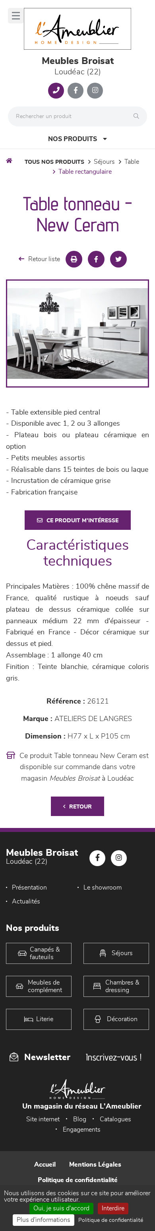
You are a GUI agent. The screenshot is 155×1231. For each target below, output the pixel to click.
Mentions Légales (95, 1164)
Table (131, 162)
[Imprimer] (74, 259)
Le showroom (102, 887)
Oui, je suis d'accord (61, 1208)
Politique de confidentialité (78, 1180)
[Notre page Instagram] (95, 91)
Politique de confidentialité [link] (110, 1220)
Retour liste (44, 259)
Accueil (45, 1164)
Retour (80, 807)
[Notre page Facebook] (75, 91)
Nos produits (72, 139)
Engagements (82, 1129)
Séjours (104, 162)
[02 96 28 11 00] (56, 91)
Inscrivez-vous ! (113, 1057)
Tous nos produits (54, 162)
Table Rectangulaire (85, 172)
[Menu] (16, 15)
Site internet (43, 1119)
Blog (79, 1119)
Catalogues (115, 1119)
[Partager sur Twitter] (118, 259)
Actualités (26, 901)
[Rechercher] (138, 116)
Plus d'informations (43, 1220)
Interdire (113, 1208)
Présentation (29, 887)
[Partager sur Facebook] (96, 259)
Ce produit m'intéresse (82, 520)
